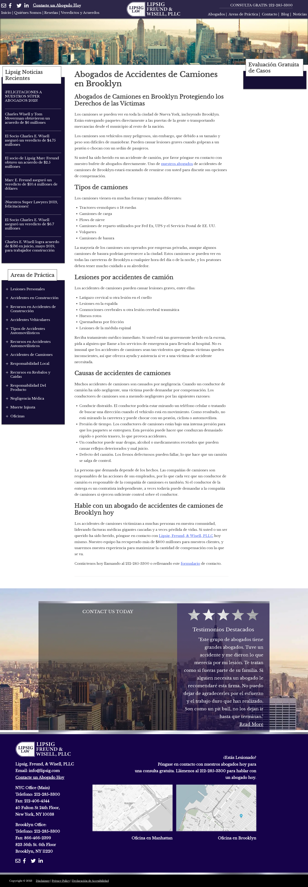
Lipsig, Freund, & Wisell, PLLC (186, 536)
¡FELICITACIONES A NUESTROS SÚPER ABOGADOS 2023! (23, 96)
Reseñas (51, 13)
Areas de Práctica (243, 14)
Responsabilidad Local (29, 363)
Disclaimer (43, 880)
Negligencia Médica (27, 398)
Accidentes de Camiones (31, 355)
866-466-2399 (37, 838)
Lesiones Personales (27, 289)
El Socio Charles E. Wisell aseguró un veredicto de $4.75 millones (30, 140)
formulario (190, 563)
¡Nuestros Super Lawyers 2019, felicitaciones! (31, 204)
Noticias (300, 14)
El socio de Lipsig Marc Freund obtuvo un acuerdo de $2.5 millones (32, 162)
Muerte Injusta (22, 407)
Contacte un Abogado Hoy (57, 5)
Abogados (216, 14)
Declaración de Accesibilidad (90, 880)
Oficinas (17, 416)
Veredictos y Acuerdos (80, 13)
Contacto (269, 14)
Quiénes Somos (27, 13)
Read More (251, 724)
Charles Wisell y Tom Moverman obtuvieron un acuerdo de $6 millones (27, 118)
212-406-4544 (36, 801)
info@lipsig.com (44, 770)
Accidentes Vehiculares (30, 320)
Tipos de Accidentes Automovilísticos (27, 331)
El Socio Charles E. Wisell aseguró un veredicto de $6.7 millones (29, 224)
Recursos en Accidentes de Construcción (33, 309)
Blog (285, 14)
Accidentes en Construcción (34, 298)
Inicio (6, 13)
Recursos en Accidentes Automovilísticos (30, 344)
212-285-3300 (281, 5)
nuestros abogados (177, 164)
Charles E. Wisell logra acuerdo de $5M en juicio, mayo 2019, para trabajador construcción (32, 246)
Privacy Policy (61, 880)
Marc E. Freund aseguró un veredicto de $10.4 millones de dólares (31, 184)
